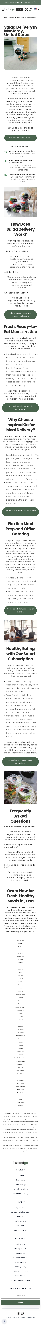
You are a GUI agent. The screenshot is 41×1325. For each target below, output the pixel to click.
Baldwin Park (20, 956)
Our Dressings (20, 1184)
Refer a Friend (20, 1221)
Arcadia (20, 950)
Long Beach (20, 1029)
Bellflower (20, 959)
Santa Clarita (20, 1077)
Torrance (20, 1096)
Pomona (20, 1054)
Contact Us (20, 1253)
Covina (20, 981)
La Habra (20, 1016)
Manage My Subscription (20, 1212)
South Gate (20, 1089)
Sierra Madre (20, 1083)
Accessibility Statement (20, 1280)
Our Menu (20, 1175)
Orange (20, 1042)
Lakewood (20, 1023)
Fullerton (20, 997)
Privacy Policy (20, 1262)
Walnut (20, 1099)
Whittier (20, 1105)
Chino (20, 972)
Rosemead (20, 1064)
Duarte (20, 988)
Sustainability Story (20, 1194)
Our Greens (20, 1180)
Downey (20, 985)
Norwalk (20, 1038)
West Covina (20, 1102)
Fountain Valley (20, 994)
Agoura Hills (20, 940)
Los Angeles (30, 17)
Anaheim (20, 946)
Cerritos (20, 969)
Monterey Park (20, 1035)
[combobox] (37, 9)
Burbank (20, 962)
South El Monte (20, 1086)
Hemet (20, 1013)
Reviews (20, 1217)
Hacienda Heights (20, 1007)
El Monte (20, 991)
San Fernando (20, 1070)
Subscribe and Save (20, 1189)
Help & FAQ (20, 1244)
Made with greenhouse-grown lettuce (19, 2)
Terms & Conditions (20, 1271)
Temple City (20, 1093)
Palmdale (20, 1045)
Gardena (20, 1000)
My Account (20, 1207)
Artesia (20, 953)
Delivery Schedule (20, 1258)
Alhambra (20, 943)
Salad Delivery (15, 17)
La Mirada (20, 1019)
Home (6, 17)
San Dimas (20, 1067)
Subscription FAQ (20, 1249)
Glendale (20, 1004)
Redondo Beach (20, 1061)
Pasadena (20, 1048)
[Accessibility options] (4, 1321)
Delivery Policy (20, 1267)
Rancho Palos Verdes (20, 1058)
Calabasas (20, 965)
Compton (20, 978)
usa (23, 17)
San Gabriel (20, 1073)
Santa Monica (20, 1080)
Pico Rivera (20, 1051)
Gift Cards (21, 1226)
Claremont (20, 975)
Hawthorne (20, 1010)
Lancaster (20, 1026)
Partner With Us (20, 1230)
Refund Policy (20, 1276)
